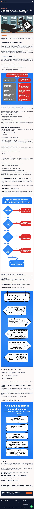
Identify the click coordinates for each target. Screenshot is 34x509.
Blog (2, 8)
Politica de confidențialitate (23, 507)
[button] (31, 506)
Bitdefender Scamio (20, 192)
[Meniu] (32, 1)
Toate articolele (4, 35)
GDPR (28, 507)
